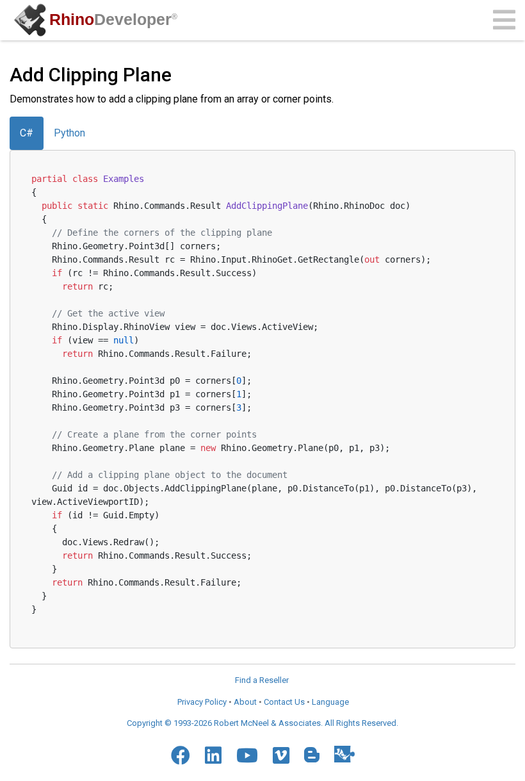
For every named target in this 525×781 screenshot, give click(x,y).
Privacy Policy (202, 702)
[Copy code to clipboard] (487, 176)
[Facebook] (181, 755)
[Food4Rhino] (344, 753)
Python (69, 133)
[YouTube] (247, 755)
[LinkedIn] (213, 755)
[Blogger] (312, 755)
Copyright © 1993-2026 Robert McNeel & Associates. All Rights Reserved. (262, 723)
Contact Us (284, 702)
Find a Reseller (262, 680)
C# (26, 133)
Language (330, 702)
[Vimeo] (281, 755)
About (245, 702)
